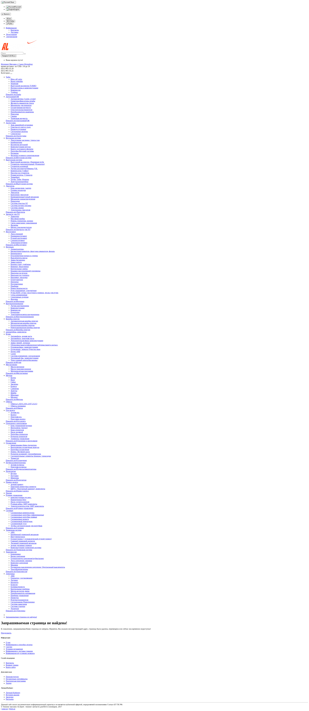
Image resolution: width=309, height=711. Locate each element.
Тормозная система (13, 530)
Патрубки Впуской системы (22, 151)
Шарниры (15, 478)
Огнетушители (17, 280)
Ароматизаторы (17, 249)
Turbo (8, 77)
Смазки (14, 116)
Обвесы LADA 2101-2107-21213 (24, 404)
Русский (18, 7)
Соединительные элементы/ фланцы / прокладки (31, 456)
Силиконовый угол (19, 524)
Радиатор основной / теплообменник (26, 454)
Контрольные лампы (19, 269)
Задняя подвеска (17, 465)
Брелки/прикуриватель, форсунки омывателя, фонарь (33, 251)
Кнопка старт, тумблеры (21, 264)
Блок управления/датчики (21, 426)
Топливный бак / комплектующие (25, 358)
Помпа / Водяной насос (20, 452)
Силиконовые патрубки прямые (24, 517)
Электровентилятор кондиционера (25, 314)
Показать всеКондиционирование (20, 317)
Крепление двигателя (19, 195)
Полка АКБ (15, 351)
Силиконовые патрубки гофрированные (27, 515)
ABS (12, 532)
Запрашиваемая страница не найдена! (21, 617)
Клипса (14, 386)
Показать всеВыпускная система (19, 184)
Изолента (14, 582)
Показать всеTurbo (13, 94)
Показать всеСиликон (15, 528)
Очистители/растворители (21, 110)
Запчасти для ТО (13, 214)
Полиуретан (11, 471)
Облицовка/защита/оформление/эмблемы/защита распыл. (34, 345)
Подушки (14, 476)
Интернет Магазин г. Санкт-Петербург (17, 64)
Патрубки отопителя (19, 434)
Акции (8, 683)
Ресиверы (15, 153)
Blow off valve (16, 79)
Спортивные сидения (19, 297)
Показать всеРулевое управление (19, 508)
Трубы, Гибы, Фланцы (20, 179)
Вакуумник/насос (18, 537)
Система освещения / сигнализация (25, 356)
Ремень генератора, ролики (22, 221)
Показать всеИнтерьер (15, 301)
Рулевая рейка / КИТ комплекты (24, 504)
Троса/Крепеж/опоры (19, 569)
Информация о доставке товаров (19, 651)
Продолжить (6, 633)
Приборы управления (19, 595)
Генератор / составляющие (21, 578)
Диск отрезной (17, 234)
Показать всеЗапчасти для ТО (18, 229)
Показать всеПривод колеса (17, 491)
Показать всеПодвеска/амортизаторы (21, 469)
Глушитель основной (19, 166)
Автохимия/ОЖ (12, 97)
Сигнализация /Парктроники (23, 602)
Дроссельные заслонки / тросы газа (25, 140)
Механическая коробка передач (23, 323)
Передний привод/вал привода (23, 487)
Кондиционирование (14, 304)
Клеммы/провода (18, 587)
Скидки (9, 647)
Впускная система (13, 138)
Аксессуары (11, 123)
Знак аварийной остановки (22, 125)
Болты (13, 378)
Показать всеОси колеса (16, 421)
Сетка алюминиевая (19, 295)
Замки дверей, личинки (20, 343)
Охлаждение (11, 443)
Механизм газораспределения (23, 199)
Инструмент (11, 232)
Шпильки (15, 395)
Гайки (13, 382)
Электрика (10, 574)
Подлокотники (17, 284)
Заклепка (14, 384)
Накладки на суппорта (20, 275)
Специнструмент (18, 240)
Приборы (14, 286)
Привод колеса (12, 482)
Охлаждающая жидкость (21, 107)
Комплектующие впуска (21, 147)
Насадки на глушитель (20, 173)
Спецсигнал (16, 134)
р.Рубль (10, 24)
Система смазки (17, 208)
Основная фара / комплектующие (24, 347)
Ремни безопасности (19, 288)
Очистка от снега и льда (21, 127)
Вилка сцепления (18, 556)
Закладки (9, 697)
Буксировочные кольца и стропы (24, 256)
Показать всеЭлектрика (15, 611)
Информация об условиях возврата (20, 653)
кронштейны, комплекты (16, 332)
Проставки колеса (18, 419)
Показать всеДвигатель (15, 212)
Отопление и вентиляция (16, 423)
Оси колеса (10, 410)
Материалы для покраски (21, 105)
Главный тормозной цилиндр (23, 541)
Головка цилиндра (18, 190)
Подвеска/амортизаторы (16, 463)
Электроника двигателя (20, 210)
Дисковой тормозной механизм (23, 543)
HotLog (12, 709)
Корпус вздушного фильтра (22, 149)
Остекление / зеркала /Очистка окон (25, 349)
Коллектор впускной (19, 145)
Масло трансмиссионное (21, 369)
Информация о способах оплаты (19, 645)
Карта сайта (11, 667)
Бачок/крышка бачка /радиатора (24, 445)
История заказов (12, 695)
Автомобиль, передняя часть (22, 338)
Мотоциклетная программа (22, 371)
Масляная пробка (18, 219)
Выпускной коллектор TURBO (23, 86)
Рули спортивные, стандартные (24, 290)
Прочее (9, 493)
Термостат (15, 458)
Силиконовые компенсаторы (22, 513)
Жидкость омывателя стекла (22, 103)
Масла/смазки (11, 365)
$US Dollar (10, 21)
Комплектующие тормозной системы (26, 548)
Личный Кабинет (13, 693)
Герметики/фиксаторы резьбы (23, 101)
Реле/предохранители (19, 600)
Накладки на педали (19, 273)
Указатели (15, 609)
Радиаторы (15, 312)
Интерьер (10, 247)
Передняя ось (16, 417)
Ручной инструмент (19, 238)
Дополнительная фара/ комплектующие (27, 341)
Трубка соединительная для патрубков (26, 526)
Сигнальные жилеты (19, 131)
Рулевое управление (14, 495)
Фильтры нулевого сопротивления (25, 155)
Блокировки (16, 554)
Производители (12, 677)
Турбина (14, 92)
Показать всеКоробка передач (18, 330)
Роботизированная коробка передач (25, 328)
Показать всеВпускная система (18, 158)
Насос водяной (17, 432)
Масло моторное (17, 367)
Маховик (14, 565)
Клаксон (14, 585)
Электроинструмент (19, 243)
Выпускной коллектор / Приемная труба (27, 162)
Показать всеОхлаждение (16, 460)
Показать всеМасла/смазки (17, 373)
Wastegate (14, 84)
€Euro (9, 18)
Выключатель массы (19, 258)
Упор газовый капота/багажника (24, 360)
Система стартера (18, 606)
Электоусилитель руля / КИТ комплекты (27, 506)
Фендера (14, 299)
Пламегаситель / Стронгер (21, 175)
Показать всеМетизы (14, 399)
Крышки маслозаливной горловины (25, 271)
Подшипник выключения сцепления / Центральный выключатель (38, 567)
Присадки (15, 114)
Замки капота (16, 262)
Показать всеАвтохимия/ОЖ (17, 121)
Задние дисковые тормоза (21, 545)
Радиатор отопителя (19, 436)
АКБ (12, 576)
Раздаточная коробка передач (23, 325)
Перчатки (15, 282)
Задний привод (17, 484)
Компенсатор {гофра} (20, 171)
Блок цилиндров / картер (21, 188)
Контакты (15, 30)
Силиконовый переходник (21, 521)
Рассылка (10, 699)
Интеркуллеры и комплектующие (24, 88)
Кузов (8, 334)
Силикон (9, 510)
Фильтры (14, 225)
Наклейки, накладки (19, 277)
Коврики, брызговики (20, 267)
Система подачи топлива (21, 206)
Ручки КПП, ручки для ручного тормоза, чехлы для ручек (34, 293)
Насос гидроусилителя (20, 502)
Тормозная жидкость (19, 118)
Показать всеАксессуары (16, 136)
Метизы (9, 375)
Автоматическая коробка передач (24, 321)
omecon (5, 709)
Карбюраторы (16, 142)
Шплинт (14, 397)
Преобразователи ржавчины (22, 112)
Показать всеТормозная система (19, 550)
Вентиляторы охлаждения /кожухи (25, 447)
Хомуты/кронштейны (19, 182)
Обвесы (9, 402)
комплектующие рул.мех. (21, 497)
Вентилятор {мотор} (19, 428)
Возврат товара (12, 665)
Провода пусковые (18, 129)
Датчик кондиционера (20, 306)
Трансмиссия (11, 552)
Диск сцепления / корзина (21, 561)
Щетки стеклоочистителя (21, 227)
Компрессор (16, 90)
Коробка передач (13, 319)
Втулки (14, 473)
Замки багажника (18, 260)
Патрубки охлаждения (20, 450)
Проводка (15, 598)
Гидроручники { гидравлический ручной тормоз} (31, 539)
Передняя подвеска (18, 467)
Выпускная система (14, 160)
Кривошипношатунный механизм (25, 197)
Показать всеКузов (13, 362)
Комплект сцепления (19, 563)
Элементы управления (20, 439)
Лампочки (15, 216)
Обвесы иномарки (18, 406)
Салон (13, 354)
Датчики (14, 580)
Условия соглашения (14, 649)
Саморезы (15, 389)
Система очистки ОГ (19, 203)
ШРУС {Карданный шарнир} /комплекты (28, 489)
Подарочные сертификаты (17, 679)
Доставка (14, 32)
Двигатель (10, 186)
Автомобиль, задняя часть (21, 336)
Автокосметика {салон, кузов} (23, 99)
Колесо (13, 415)
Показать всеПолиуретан (16, 480)
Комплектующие (18, 308)
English (16, 9)
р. (5, 14)
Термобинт (15, 177)
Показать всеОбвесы (14, 408)
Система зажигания (19, 604)
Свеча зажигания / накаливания (24, 223)
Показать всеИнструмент (16, 245)
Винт (13, 380)
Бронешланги (16, 253)
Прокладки (15, 201)
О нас (8, 642)
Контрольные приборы (20, 589)
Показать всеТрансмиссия (16, 571)
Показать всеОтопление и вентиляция (21, 441)
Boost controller (17, 81)
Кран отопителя (17, 430)
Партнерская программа (16, 681)
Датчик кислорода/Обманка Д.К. (24, 168)
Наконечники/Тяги (18, 500)
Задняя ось (15, 412)
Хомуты (14, 391)
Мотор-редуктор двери (20, 591)
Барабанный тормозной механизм (25, 534)
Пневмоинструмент (19, 236)
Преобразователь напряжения (23, 593)
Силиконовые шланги (20, 519)
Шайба (13, 393)
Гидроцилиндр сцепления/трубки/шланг (27, 558)
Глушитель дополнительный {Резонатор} (28, 164)
